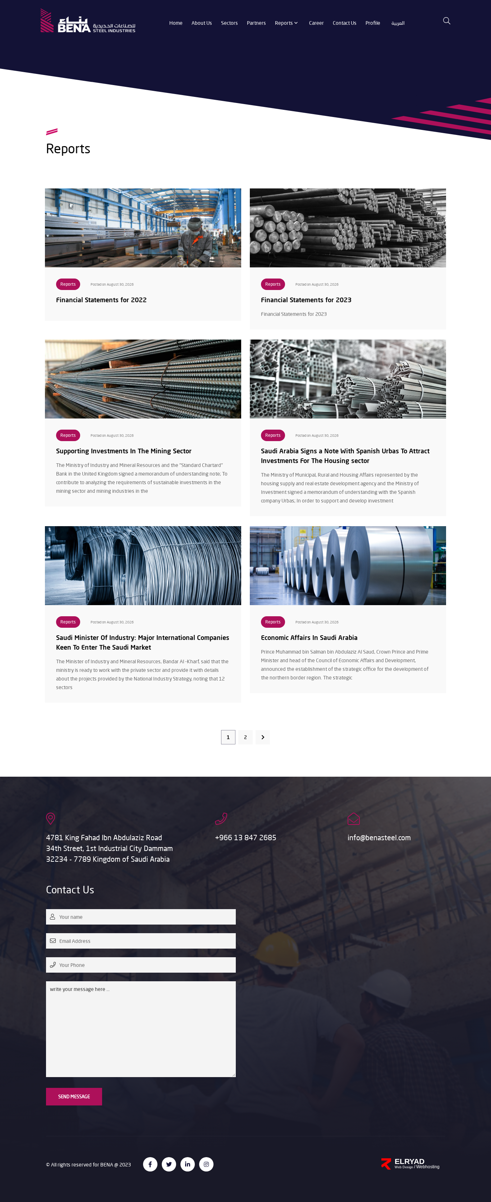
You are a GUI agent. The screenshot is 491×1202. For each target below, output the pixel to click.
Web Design (404, 1167)
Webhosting (428, 1166)
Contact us (345, 23)
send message (74, 1096)
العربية (398, 23)
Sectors (229, 23)
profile (373, 23)
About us (202, 23)
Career (316, 23)
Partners (256, 23)
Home (176, 23)
